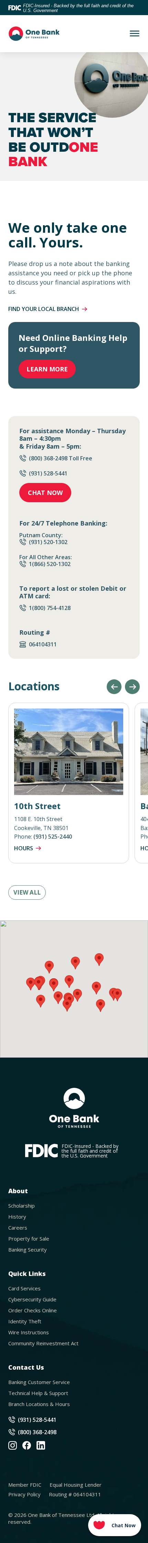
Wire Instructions (28, 1332)
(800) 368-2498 (37, 1432)
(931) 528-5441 (48, 473)
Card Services (24, 1288)
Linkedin (40, 1445)
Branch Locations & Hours (39, 1404)
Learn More (47, 369)
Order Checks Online (32, 1310)
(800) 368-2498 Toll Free (60, 458)
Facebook (26, 1445)
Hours (23, 848)
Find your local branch (43, 309)
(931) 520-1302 (48, 542)
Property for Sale (28, 1238)
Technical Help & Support (38, 1393)
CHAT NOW (45, 492)
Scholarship (21, 1205)
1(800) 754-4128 (50, 607)
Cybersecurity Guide (32, 1299)
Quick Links (27, 1273)
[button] (114, 686)
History (17, 1216)
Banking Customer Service (39, 1382)
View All (27, 892)
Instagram (12, 1445)
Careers (17, 1227)
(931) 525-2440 (52, 836)
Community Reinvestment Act (43, 1343)
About (18, 1191)
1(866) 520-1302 (50, 564)
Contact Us (26, 1367)
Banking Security (27, 1249)
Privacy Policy (24, 1494)
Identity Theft (24, 1321)
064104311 (43, 644)
